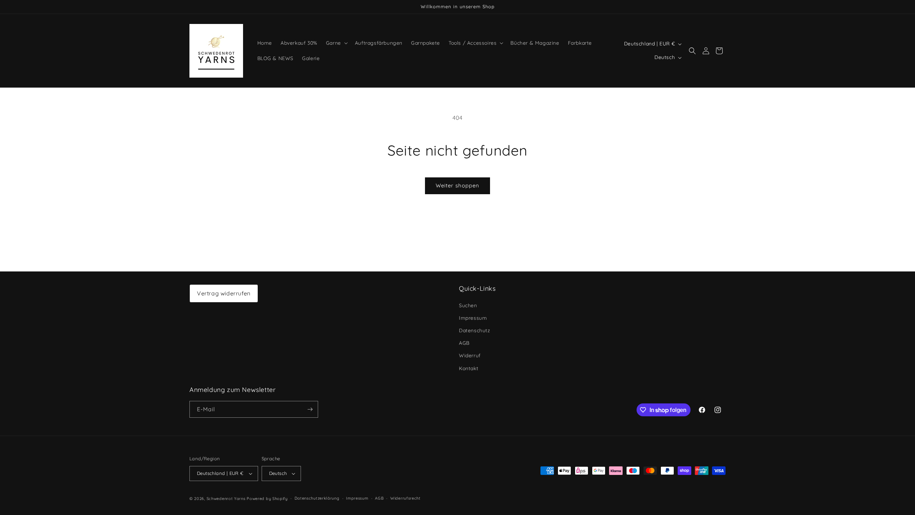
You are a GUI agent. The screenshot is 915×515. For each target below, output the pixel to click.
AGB (464, 343)
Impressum (473, 318)
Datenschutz (474, 330)
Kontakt (468, 368)
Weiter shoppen (457, 185)
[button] (336, 42)
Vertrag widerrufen (224, 293)
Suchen (468, 305)
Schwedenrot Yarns (226, 498)
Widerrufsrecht (405, 498)
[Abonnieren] (310, 409)
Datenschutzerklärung (317, 498)
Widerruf (470, 355)
